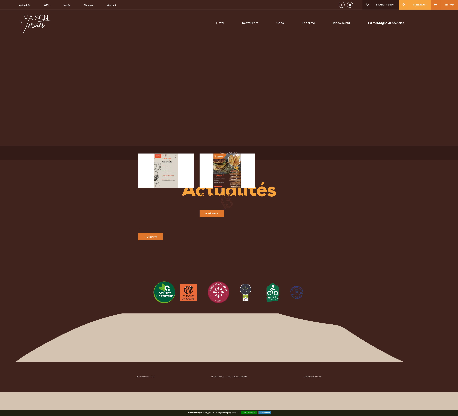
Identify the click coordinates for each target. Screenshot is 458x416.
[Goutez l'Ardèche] (161, 292)
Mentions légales (217, 376)
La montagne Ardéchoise (386, 23)
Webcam (89, 5)
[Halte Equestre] (242, 292)
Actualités (24, 5)
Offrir (47, 5)
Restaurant (250, 23)
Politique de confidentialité (237, 376)
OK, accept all (250, 413)
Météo (66, 5)
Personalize (265, 413)
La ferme (308, 23)
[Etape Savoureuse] (215, 292)
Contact (111, 5)
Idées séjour (341, 23)
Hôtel (220, 23)
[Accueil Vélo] (269, 292)
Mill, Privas (317, 376)
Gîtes (280, 23)
